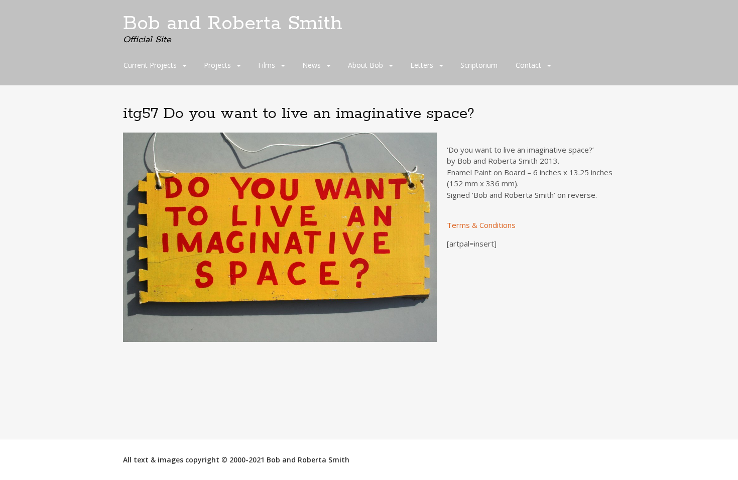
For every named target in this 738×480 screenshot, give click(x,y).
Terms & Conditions (481, 225)
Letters (421, 65)
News (311, 65)
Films (266, 65)
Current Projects (150, 65)
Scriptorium (479, 65)
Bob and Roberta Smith (232, 23)
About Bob (365, 65)
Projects (217, 65)
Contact (528, 65)
